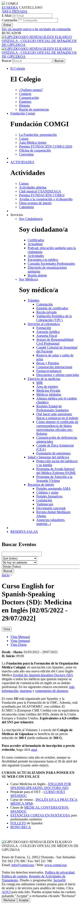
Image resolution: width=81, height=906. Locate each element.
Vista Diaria (18, 644)
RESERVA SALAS (24, 531)
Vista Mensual (20, 637)
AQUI (6, 892)
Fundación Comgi (22, 113)
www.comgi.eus (55, 865)
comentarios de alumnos (51, 691)
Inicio (6, 575)
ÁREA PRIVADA (14, 11)
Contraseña (9, 20)
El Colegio (17, 68)
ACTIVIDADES (22, 162)
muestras (26, 691)
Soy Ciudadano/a (31, 219)
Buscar (6, 60)
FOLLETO (18, 823)
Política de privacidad (59, 872)
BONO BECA (20, 827)
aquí (34, 749)
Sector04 (59, 880)
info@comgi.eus (22, 865)
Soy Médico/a (28, 279)
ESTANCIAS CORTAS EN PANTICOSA (40, 815)
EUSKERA (10, 7)
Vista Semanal (20, 641)
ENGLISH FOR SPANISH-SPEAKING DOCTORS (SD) (40, 786)
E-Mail (6, 15)
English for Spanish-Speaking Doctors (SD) (43, 675)
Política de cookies (14, 876)
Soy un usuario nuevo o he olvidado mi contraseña (36, 29)
